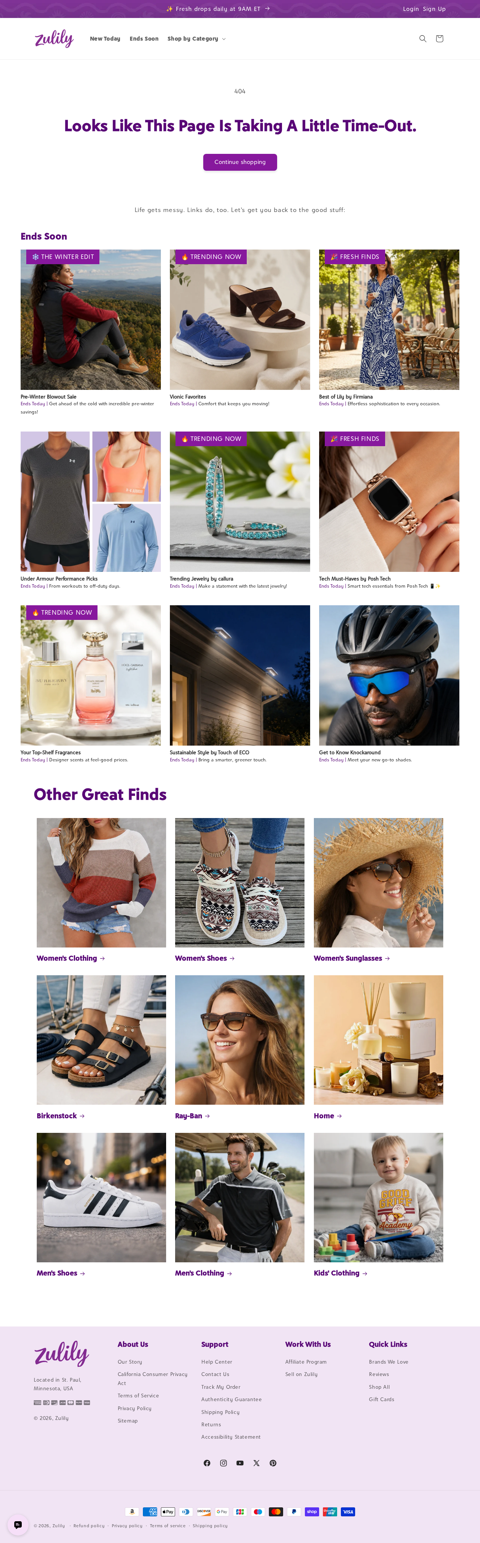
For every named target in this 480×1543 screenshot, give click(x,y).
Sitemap (128, 1421)
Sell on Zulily (301, 1374)
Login (411, 8)
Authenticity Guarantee (231, 1399)
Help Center (216, 1362)
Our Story (130, 1362)
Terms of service (168, 1525)
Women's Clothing (67, 958)
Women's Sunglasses (348, 958)
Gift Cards (381, 1399)
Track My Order (220, 1387)
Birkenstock (57, 1115)
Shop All (379, 1387)
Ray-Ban (188, 1115)
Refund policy (89, 1525)
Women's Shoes (201, 958)
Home (324, 1115)
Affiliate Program (306, 1362)
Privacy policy (127, 1525)
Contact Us (215, 1374)
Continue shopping (240, 161)
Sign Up (434, 8)
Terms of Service (138, 1396)
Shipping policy (210, 1525)
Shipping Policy (220, 1412)
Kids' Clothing (337, 1273)
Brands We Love (388, 1362)
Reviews (379, 1374)
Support (214, 1344)
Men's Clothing (199, 1273)
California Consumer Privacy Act (153, 1378)
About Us (133, 1344)
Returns (211, 1424)
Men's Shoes (57, 1273)
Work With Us (308, 1344)
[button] (196, 39)
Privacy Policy (135, 1408)
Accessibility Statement (231, 1437)
